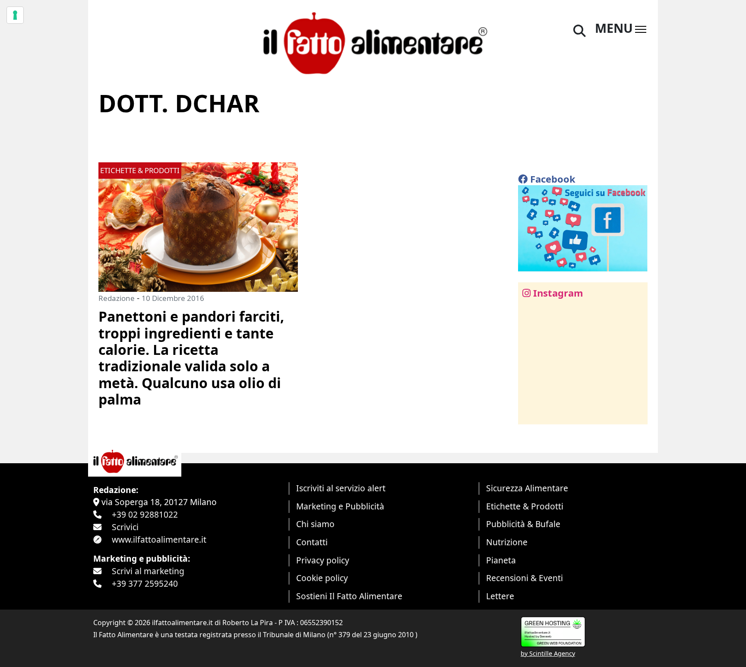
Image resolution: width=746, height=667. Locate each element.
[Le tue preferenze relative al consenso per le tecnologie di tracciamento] (15, 15)
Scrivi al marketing (148, 571)
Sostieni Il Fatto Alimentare (349, 596)
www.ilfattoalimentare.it (159, 539)
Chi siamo (315, 524)
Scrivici (125, 527)
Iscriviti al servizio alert (341, 488)
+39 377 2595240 (145, 583)
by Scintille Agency (548, 653)
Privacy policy (322, 560)
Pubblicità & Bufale (523, 524)
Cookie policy (322, 578)
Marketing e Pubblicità (340, 506)
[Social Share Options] (530, 412)
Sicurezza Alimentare (527, 488)
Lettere (500, 596)
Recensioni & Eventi (524, 578)
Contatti (312, 542)
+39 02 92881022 (145, 514)
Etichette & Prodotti (524, 506)
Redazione (116, 298)
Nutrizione (507, 542)
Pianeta (501, 560)
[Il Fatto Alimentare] (373, 42)
